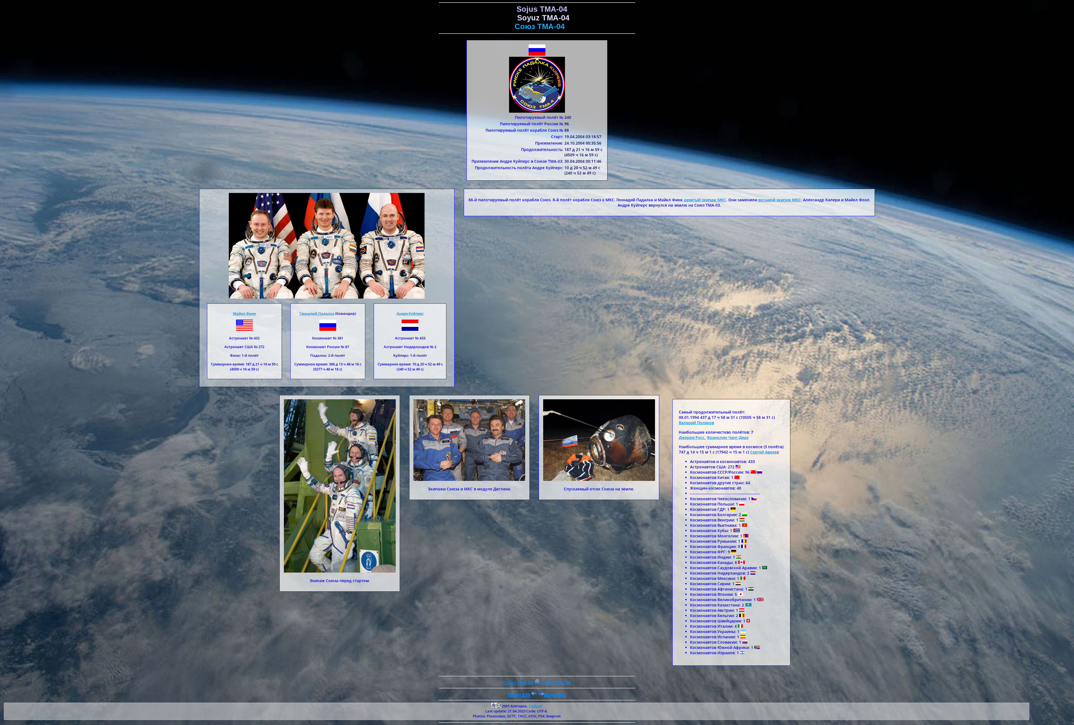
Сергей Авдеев (764, 452)
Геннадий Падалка (317, 313)
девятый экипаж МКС (705, 199)
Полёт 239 (519, 695)
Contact (535, 706)
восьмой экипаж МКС (779, 199)
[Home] (537, 683)
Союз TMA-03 (518, 683)
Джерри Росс (692, 437)
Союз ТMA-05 (556, 683)
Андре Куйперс (410, 313)
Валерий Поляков (696, 422)
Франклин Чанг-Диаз (727, 437)
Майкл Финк (244, 313)
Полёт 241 (555, 695)
